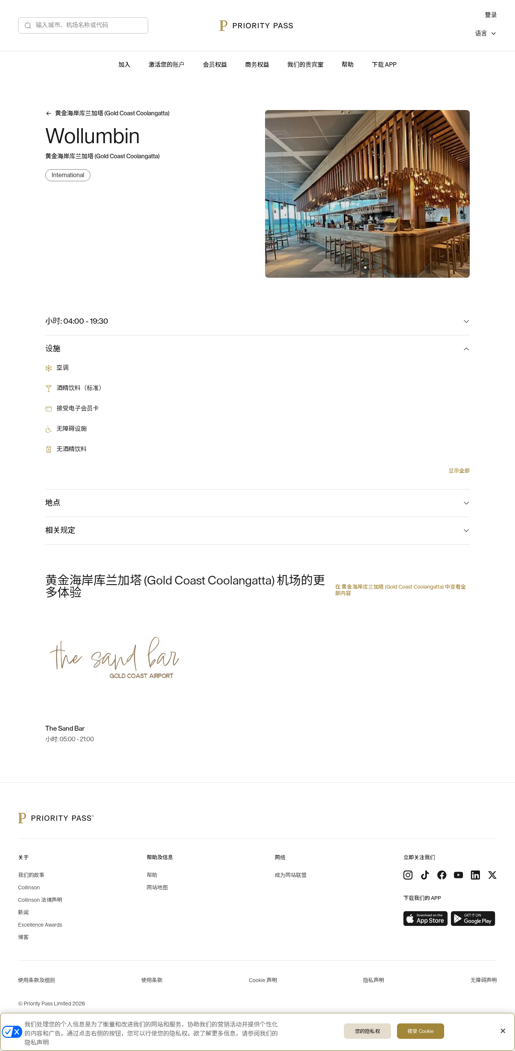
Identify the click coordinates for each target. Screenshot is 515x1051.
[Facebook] (441, 875)
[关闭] (503, 1031)
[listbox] (486, 34)
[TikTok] (424, 875)
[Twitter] (492, 875)
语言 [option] (481, 34)
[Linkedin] (475, 875)
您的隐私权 (367, 1031)
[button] (365, 267)
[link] (425, 918)
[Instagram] (407, 875)
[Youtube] (458, 875)
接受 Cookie (421, 1031)
